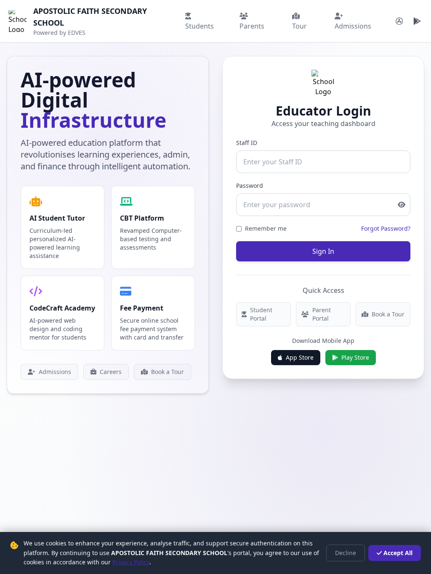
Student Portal (261, 314)
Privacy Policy (130, 562)
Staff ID (246, 143)
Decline (345, 553)
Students (199, 26)
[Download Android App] (417, 21)
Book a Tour (167, 372)
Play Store (355, 357)
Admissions (353, 26)
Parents (251, 26)
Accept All (397, 553)
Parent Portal (321, 314)
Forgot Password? (385, 228)
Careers (111, 372)
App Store (300, 357)
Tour (299, 26)
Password (249, 186)
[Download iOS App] (399, 21)
